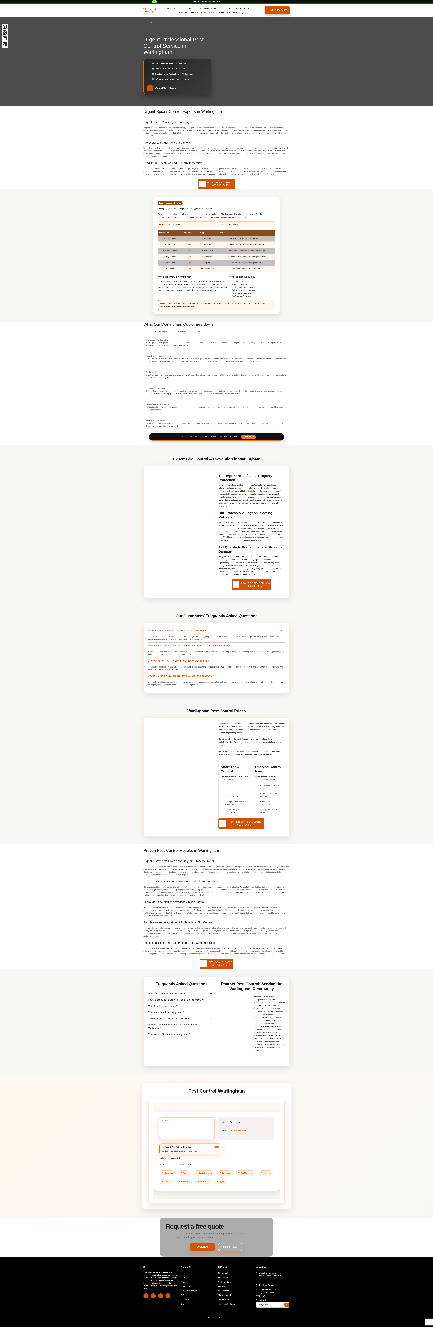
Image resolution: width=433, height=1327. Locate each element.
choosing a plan (230, 724)
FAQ (182, 1295)
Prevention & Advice (228, 12)
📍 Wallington (184, 1182)
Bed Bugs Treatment (225, 1277)
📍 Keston (166, 1182)
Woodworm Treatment (226, 1304)
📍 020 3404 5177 (238, 1131)
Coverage (228, 8)
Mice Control (223, 1273)
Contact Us (204, 8)
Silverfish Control (224, 1295)
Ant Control (222, 1286)
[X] (4, 32)
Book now (202, 1247)
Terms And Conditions (189, 1291)
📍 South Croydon (204, 1173)
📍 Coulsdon (224, 1173)
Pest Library (191, 8)
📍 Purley (184, 1173)
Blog (241, 12)
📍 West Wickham (245, 1173)
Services (177, 8)
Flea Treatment (223, 1291)
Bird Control (249, 491)
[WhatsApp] (4, 44)
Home (168, 8)
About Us (215, 8)
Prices (238, 8)
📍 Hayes (220, 1182)
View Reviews (248, 437)
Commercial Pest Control (190, 12)
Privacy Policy (186, 1286)
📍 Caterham (167, 1173)
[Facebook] (4, 26)
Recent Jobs (248, 8)
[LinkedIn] (4, 38)
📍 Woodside (203, 1182)
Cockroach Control (225, 1282)
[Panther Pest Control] (150, 10)
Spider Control (200, 148)
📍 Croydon (266, 1173)
